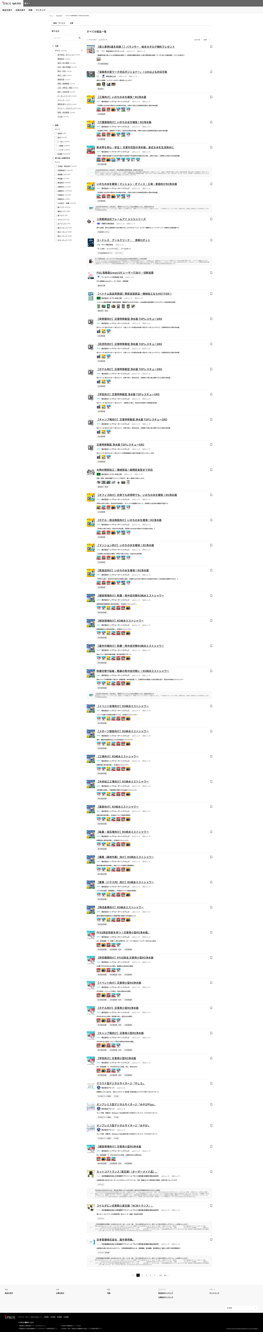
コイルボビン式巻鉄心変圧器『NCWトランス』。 (125, 1205)
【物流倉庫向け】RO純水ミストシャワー (120, 907)
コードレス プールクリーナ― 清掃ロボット (123, 240)
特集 (30, 10)
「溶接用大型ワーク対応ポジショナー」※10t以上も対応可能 (132, 72)
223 (160, 1275)
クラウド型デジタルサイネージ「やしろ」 (121, 1083)
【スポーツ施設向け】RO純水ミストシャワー (123, 731)
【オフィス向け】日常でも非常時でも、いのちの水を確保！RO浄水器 (137, 495)
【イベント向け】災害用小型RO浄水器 (119, 982)
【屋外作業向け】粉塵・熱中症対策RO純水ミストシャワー (130, 646)
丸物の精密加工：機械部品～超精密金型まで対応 (125, 470)
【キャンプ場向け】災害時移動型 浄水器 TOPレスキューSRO (132, 419)
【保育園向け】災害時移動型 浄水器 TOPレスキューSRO (129, 319)
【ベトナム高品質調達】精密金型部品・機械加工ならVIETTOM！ (134, 293)
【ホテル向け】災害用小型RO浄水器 (118, 1008)
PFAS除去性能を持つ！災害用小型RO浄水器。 (123, 932)
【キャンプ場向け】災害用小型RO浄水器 (120, 1033)
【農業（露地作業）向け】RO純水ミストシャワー (125, 857)
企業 (71, 23)
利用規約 (46, 1317)
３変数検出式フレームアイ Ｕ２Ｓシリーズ (121, 219)
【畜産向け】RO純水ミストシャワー (118, 806)
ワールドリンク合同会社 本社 (112, 277)
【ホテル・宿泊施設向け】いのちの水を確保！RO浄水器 (129, 520)
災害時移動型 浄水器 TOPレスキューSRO (120, 444)
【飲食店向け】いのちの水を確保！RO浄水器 (123, 570)
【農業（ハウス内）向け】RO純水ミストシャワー (125, 882)
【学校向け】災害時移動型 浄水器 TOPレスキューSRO (128, 394)
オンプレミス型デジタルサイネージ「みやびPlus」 (126, 1104)
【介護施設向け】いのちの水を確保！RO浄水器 (124, 122)
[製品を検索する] (79, 38)
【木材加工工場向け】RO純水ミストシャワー (123, 781)
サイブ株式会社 (107, 245)
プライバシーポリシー (24, 1317)
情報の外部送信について (36, 1317)
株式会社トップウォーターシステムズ (115, 101)
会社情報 (52, 1317)
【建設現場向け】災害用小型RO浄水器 (119, 1146)
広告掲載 (66, 1317)
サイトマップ (214, 1293)
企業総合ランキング (165, 1297)
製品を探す (7, 10)
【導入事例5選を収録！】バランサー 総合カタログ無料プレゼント (136, 46)
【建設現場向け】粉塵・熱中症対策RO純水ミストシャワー (130, 595)
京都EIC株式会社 (108, 224)
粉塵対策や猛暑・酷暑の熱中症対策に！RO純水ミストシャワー (133, 671)
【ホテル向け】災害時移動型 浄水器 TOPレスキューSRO (129, 369)
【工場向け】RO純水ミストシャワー (118, 756)
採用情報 (59, 1317)
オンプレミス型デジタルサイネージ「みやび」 (123, 1125)
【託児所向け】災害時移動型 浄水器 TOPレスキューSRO (129, 344)
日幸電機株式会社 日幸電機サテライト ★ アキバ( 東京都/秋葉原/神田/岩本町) (130, 1176)
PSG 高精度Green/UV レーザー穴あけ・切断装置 (125, 272)
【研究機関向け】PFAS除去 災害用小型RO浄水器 (125, 957)
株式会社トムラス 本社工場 (112, 298)
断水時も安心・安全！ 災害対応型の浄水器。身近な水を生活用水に (135, 147)
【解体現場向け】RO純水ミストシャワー (120, 620)
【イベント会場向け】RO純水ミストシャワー (123, 706)
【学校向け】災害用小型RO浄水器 (116, 1058)
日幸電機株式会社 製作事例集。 (116, 1239)
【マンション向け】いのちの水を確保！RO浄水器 (125, 545)
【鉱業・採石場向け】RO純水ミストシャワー (123, 832)
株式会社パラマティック (115, 51)
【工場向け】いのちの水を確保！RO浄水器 (121, 97)
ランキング (41, 10)
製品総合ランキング (165, 1293)
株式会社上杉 (111, 76)
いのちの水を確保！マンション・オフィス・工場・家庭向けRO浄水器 (137, 184)
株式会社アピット (108, 1088)
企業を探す (20, 10)
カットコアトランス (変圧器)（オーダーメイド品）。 (127, 1171)
